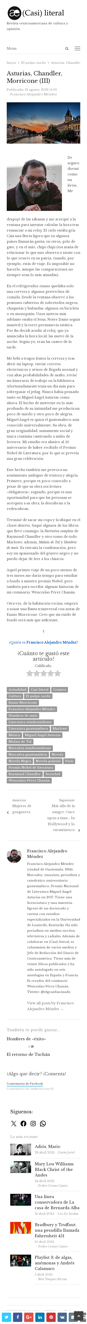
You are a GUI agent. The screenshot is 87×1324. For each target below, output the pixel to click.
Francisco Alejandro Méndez (32, 709)
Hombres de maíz (23, 716)
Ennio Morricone (23, 703)
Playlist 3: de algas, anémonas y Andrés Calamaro (54, 1263)
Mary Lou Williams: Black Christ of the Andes (54, 1169)
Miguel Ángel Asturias (43, 735)
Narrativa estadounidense (30, 748)
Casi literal (39, 690)
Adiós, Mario (47, 1146)
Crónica (59, 690)
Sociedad (52, 774)
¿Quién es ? (43, 642)
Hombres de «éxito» (26, 1039)
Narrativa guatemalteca (28, 755)
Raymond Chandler (25, 774)
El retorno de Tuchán (28, 1054)
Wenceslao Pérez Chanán (29, 781)
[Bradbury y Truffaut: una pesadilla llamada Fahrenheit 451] (20, 1225)
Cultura (15, 696)
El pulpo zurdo (38, 696)
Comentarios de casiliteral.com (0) (30, 1088)
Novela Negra (20, 761)
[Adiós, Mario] (20, 1146)
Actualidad (17, 690)
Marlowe (60, 729)
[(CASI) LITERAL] (44, 13)
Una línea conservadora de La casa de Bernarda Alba (57, 1202)
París (69, 761)
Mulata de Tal (20, 742)
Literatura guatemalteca (28, 729)
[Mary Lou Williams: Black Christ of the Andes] (20, 1164)
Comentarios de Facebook (25, 1083)
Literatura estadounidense (30, 722)
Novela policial (48, 761)
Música (14, 735)
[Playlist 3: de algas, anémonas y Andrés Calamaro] (20, 1257)
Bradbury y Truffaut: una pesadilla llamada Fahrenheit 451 (57, 1230)
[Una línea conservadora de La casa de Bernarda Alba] (20, 1196)
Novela (57, 755)
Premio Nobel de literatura (31, 768)
